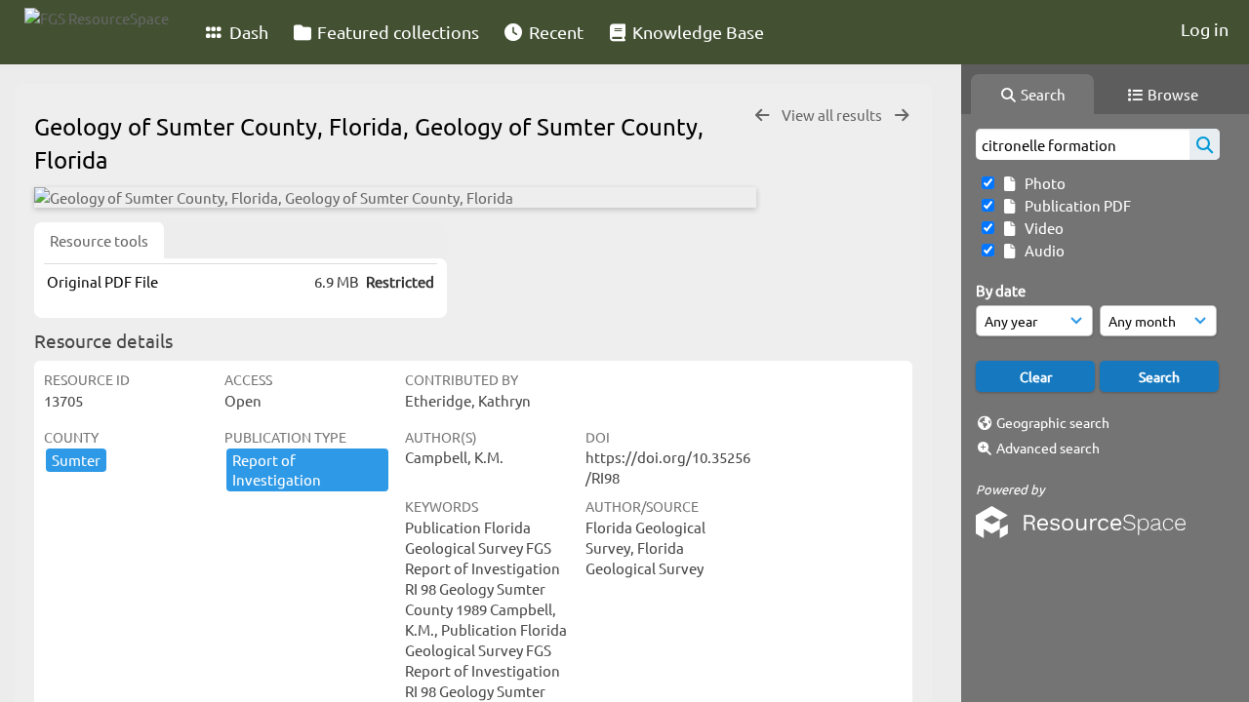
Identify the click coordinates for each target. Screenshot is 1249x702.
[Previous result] (762, 115)
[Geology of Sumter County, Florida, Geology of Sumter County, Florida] (395, 197)
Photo (1042, 183)
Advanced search (1048, 447)
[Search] (1204, 144)
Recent (554, 31)
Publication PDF (1075, 205)
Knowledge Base (696, 31)
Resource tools (99, 240)
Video (1041, 227)
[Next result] (901, 115)
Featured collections (396, 31)
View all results (833, 114)
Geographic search (1052, 422)
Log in (1205, 29)
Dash (246, 31)
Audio (1042, 250)
